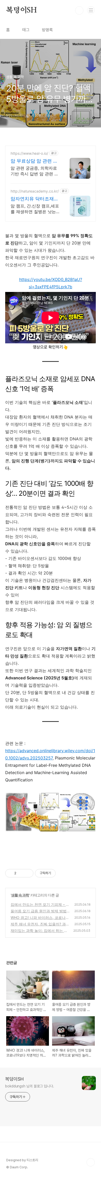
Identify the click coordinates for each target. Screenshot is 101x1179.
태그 (26, 29)
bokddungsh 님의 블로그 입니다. (29, 1086)
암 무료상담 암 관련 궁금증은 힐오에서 (34, 161)
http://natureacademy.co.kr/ (35, 191)
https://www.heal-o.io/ (29, 153)
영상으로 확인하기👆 (50, 347)
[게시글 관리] (27, 873)
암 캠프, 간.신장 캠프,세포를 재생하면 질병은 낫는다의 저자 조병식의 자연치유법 (35, 208)
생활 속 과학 (20, 895)
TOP (90, 1162)
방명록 (47, 29)
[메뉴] (91, 10)
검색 (79, 10)
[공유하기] (21, 873)
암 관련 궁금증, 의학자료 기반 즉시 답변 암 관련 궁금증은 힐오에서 (35, 171)
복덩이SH (21, 10)
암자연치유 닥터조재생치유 (35, 199)
